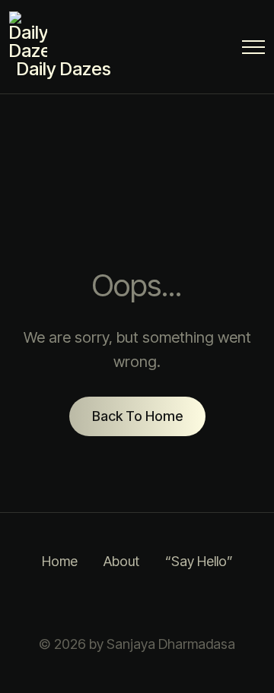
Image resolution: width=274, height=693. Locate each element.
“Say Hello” (199, 561)
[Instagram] (61, 603)
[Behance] (175, 603)
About (121, 561)
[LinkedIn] (137, 603)
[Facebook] (99, 603)
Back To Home (137, 416)
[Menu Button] (253, 49)
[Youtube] (213, 603)
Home (60, 561)
